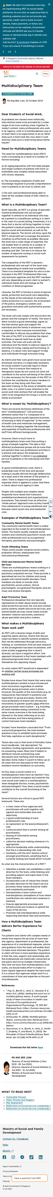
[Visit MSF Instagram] (13, 1157)
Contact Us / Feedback (15, 1139)
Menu (46, 73)
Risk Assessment (14, 1102)
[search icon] (36, 73)
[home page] (10, 73)
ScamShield (23, 42)
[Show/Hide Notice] (51, 501)
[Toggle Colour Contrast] (51, 516)
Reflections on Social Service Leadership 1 (28, 1105)
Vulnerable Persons (16, 1097)
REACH (7, 1151)
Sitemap (6, 1181)
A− (51, 511)
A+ (51, 506)
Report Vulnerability (11, 1166)
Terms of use (8, 1176)
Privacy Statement (10, 1171)
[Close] (49, 4)
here (40, 1047)
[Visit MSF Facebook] (4, 1157)
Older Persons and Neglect (20, 1100)
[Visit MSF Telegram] (22, 1157)
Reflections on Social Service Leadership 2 (28, 1108)
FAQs (5, 1145)
